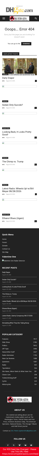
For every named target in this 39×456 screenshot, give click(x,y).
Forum (4, 242)
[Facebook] (8, 445)
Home (4, 239)
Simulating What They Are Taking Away (15, 323)
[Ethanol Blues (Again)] (19, 207)
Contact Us (6, 249)
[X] (13, 445)
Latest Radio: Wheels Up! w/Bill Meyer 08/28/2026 (18, 190)
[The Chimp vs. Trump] (19, 150)
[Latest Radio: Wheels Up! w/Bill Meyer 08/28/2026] (19, 177)
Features (5, 74)
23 (35, 221)
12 (35, 137)
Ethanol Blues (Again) (13, 218)
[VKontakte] (25, 445)
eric (3, 81)
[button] (3, 18)
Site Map (5, 252)
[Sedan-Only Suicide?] (19, 93)
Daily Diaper (8, 78)
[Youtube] (31, 445)
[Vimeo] (19, 445)
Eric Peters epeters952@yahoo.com (23, 431)
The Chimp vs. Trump (12, 161)
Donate (4, 246)
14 (35, 108)
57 (35, 164)
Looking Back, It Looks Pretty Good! (14, 287)
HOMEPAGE (26, 43)
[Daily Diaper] (19, 66)
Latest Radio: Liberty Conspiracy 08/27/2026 (17, 316)
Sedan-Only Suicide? (12, 105)
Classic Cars (6, 128)
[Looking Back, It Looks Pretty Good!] (19, 120)
